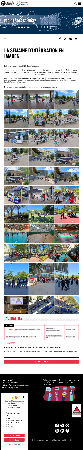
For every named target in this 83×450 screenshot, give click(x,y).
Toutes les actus (41, 362)
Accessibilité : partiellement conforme (33, 440)
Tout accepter (14, 435)
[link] (60, 38)
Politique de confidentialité (61, 440)
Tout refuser (14, 440)
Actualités (35, 66)
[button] (70, 38)
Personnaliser (14, 444)
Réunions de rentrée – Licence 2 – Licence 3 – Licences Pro (32, 347)
